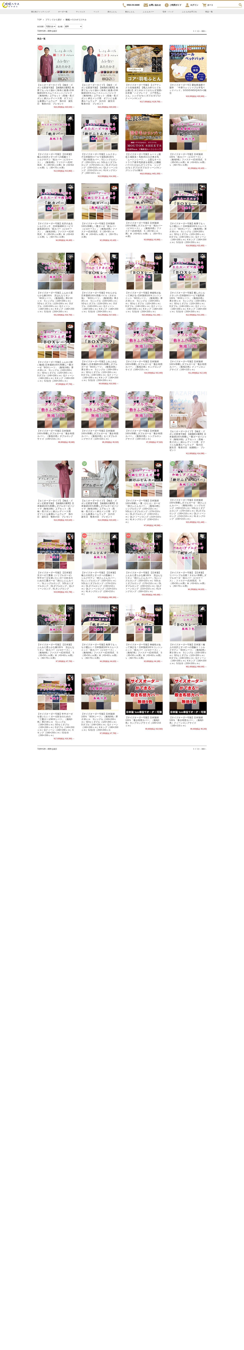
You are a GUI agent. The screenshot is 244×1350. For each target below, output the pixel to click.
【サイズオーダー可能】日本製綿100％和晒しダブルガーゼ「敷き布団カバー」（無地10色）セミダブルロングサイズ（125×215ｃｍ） (99, 435)
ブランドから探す (53, 20)
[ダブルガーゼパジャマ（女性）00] (56, 479)
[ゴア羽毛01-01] (144, 63)
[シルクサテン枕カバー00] (56, 132)
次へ (198, 31)
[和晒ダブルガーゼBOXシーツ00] (100, 340)
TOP (39, 20)
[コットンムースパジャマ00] (100, 63)
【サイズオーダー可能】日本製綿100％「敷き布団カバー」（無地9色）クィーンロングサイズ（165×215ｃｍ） (186, 721)
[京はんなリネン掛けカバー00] (144, 551)
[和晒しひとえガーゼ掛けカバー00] (144, 479)
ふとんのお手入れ (189, 12)
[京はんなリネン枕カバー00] (56, 623)
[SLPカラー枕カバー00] (188, 132)
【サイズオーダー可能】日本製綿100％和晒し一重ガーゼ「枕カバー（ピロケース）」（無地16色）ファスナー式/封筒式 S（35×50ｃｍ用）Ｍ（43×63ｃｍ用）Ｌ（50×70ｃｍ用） (99, 230)
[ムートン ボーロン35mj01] (144, 132)
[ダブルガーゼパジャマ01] (100, 479)
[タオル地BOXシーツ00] (100, 271)
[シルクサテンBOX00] (188, 623)
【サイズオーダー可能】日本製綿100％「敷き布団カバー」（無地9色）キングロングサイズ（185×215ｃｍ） (143, 721)
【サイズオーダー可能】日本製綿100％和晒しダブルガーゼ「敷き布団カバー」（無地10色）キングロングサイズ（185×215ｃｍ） (144, 365)
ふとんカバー (148, 12)
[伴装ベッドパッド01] (188, 63)
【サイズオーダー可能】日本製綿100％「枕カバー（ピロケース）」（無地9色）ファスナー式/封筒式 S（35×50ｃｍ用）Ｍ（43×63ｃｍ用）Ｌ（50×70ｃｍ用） (188, 159)
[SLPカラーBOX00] (100, 692)
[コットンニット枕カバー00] (144, 623)
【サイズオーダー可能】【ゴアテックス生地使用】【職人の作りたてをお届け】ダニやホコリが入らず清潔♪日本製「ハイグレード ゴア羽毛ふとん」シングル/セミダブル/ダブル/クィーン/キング (143, 91)
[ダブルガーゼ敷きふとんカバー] (144, 340)
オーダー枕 (62, 12)
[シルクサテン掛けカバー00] (100, 551)
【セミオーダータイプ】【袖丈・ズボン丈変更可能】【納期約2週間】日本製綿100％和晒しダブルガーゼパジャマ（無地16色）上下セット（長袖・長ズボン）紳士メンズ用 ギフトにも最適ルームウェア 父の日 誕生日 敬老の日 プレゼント (99, 508)
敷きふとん (130, 12)
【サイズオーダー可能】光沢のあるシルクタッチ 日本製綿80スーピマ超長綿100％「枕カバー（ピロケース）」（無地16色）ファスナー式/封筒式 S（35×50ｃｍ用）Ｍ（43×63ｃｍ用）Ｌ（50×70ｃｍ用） (55, 230)
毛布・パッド (168, 12)
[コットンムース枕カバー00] (100, 623)
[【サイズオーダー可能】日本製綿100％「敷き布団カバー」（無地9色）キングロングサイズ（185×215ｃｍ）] (144, 694)
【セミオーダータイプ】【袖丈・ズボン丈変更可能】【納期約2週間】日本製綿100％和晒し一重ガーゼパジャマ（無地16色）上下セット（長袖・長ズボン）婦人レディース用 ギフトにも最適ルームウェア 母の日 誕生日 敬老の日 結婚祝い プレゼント (188, 440)
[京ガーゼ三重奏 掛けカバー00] (56, 551)
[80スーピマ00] (100, 132)
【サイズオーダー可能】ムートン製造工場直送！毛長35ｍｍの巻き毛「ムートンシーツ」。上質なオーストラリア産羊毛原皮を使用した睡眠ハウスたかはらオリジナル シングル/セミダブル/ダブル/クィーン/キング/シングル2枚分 (143, 162)
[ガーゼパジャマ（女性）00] (188, 410)
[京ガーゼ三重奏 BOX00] (56, 692)
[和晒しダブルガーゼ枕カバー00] (144, 201)
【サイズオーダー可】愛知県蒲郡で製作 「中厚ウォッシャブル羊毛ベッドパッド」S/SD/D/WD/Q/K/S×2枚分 (188, 89)
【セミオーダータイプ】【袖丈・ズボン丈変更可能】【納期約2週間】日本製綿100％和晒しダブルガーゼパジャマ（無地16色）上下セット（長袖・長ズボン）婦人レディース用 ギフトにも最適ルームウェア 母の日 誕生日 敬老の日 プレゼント (55, 508)
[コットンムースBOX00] (188, 202)
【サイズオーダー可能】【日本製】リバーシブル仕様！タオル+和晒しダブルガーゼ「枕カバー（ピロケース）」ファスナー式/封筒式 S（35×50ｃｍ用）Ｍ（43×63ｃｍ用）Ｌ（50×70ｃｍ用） (188, 579)
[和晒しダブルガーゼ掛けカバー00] (188, 479)
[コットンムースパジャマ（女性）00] (56, 63)
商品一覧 (209, 12)
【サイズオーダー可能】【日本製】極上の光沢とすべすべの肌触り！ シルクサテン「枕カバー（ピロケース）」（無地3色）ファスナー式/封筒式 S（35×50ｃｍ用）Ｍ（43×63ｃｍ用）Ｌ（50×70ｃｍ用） (55, 161)
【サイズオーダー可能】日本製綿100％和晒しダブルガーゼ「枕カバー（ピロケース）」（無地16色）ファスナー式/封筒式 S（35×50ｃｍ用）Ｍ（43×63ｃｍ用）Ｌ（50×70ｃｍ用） (144, 229)
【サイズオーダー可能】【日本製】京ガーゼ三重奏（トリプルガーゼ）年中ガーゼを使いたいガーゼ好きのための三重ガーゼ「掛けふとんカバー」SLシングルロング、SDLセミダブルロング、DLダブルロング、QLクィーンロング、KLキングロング (55, 580)
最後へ (203, 31)
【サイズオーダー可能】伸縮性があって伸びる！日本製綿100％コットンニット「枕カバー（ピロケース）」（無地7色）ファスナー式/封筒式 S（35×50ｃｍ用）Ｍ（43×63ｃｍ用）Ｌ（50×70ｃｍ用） (144, 651)
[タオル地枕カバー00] (188, 551)
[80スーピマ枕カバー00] (56, 202)
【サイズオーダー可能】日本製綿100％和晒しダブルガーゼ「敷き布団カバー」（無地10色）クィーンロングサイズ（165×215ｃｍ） (188, 365)
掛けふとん (112, 12)
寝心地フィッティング (40, 12)
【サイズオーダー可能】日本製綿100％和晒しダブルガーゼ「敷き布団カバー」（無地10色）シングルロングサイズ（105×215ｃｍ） (144, 435)
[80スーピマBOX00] (188, 271)
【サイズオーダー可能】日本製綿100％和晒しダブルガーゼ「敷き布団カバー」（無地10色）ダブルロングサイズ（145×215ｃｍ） (55, 435)
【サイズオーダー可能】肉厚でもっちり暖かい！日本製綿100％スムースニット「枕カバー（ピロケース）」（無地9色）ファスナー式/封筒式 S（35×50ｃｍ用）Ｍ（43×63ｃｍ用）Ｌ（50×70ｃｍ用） (99, 651)
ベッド (96, 12)
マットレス (80, 12)
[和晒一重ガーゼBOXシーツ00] (56, 340)
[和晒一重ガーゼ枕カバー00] (100, 202)
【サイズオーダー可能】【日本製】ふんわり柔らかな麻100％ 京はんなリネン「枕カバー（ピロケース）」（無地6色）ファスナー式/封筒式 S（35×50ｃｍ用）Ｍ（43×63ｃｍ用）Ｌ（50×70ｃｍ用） (55, 651)
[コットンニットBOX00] (144, 271)
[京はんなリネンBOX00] (56, 271)
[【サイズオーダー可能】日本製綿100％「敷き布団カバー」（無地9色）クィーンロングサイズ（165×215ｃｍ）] (188, 694)
